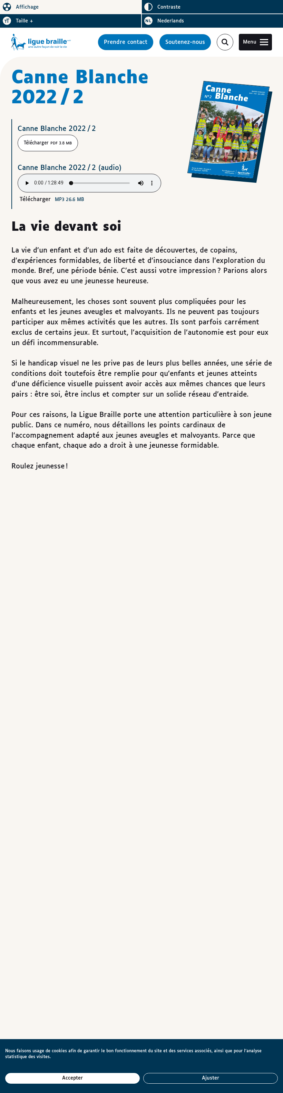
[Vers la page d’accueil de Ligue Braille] (41, 42)
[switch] (71, 7)
